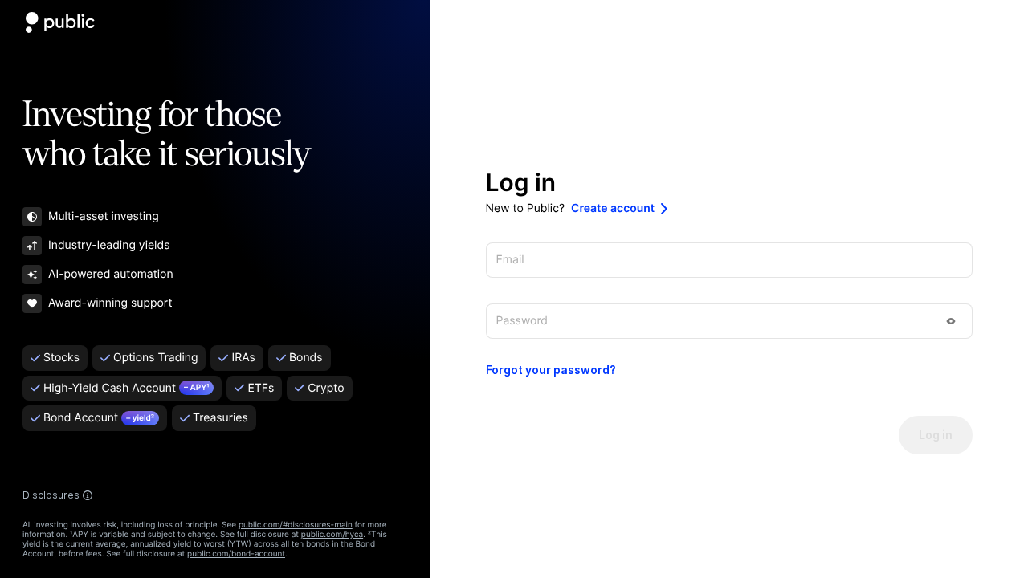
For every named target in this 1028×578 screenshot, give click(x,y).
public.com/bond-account (236, 554)
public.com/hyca (332, 534)
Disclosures (51, 495)
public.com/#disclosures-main (296, 525)
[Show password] (951, 321)
